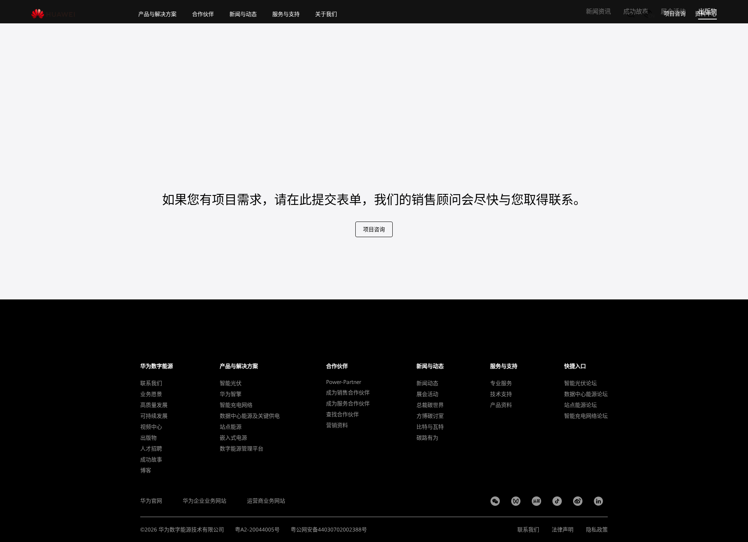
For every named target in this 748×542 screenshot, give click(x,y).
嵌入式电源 (233, 438)
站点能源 (231, 427)
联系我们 (151, 383)
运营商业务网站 (266, 501)
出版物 (148, 438)
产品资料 (501, 405)
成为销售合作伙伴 (348, 392)
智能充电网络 (236, 405)
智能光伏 (231, 383)
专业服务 (501, 383)
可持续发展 (154, 416)
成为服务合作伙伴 (348, 403)
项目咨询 (675, 14)
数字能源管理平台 (241, 448)
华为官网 (151, 501)
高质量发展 (154, 405)
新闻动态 (427, 383)
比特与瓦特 (430, 427)
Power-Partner (343, 382)
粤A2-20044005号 (257, 529)
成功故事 (151, 459)
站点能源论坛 (580, 405)
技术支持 (501, 394)
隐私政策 (597, 529)
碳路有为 (427, 438)
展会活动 (427, 394)
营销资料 (337, 425)
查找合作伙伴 (342, 414)
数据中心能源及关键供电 (250, 416)
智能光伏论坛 (580, 383)
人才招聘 (151, 448)
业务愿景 (151, 394)
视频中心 (151, 427)
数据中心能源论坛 (586, 394)
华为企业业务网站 (204, 501)
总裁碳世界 (430, 405)
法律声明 (562, 529)
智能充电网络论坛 (586, 416)
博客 (145, 470)
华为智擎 (231, 394)
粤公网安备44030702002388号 (329, 529)
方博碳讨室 (430, 416)
